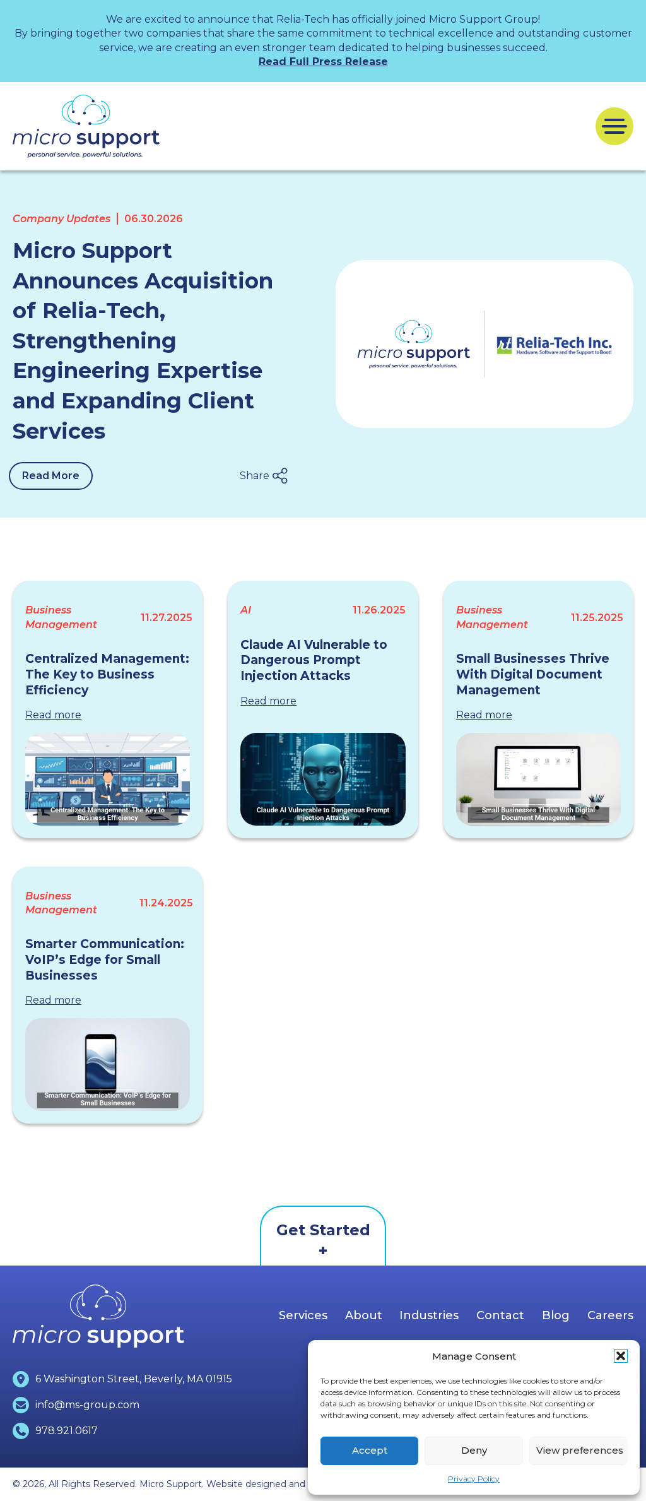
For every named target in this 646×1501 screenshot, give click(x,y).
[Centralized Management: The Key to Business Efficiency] (107, 779)
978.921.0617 (66, 1431)
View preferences (579, 1450)
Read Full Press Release (323, 62)
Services (303, 1315)
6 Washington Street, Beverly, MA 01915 (133, 1379)
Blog (556, 1315)
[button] (620, 1356)
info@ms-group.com (87, 1405)
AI (245, 610)
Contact (500, 1315)
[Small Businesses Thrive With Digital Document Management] (538, 779)
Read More (50, 476)
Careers (610, 1315)
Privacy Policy (474, 1478)
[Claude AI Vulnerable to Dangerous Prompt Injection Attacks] (322, 779)
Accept (369, 1450)
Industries (429, 1315)
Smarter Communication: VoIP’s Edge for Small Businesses (104, 959)
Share (254, 476)
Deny (474, 1450)
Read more (53, 715)
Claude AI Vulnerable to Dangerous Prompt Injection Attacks (313, 660)
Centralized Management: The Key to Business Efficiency (107, 674)
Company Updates (61, 219)
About (363, 1315)
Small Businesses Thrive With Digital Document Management (532, 674)
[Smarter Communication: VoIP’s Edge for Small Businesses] (107, 1064)
